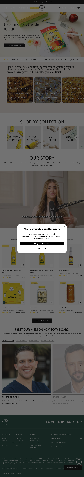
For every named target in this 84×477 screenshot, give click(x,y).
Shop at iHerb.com (42, 244)
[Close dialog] (65, 226)
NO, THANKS (42, 248)
